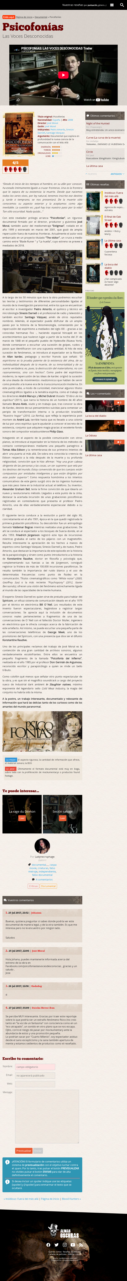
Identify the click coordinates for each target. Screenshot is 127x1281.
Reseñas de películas (72, 1251)
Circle (89, 151)
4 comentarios (44, 879)
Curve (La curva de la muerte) (103, 137)
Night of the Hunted (97, 123)
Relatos (71, 1254)
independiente (47, 871)
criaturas (43, 868)
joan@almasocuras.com (68, 1258)
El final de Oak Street (113, 218)
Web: (10, 1083)
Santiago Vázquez (55, 132)
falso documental (42, 875)
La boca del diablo (111, 266)
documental (39, 864)
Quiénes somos (55, 1251)
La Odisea (91, 435)
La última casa (94, 166)
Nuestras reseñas (84, 5)
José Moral (52, 123)
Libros (78, 1254)
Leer (22, 818)
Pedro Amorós (57, 129)
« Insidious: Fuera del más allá (21, 1199)
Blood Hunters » (71, 1199)
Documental (41, 17)
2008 (70, 119)
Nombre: (8, 1066)
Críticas (33, 886)
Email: (9, 1075)
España (56, 119)
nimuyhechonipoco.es (70, 1260)
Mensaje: (8, 1092)
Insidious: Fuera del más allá (114, 194)
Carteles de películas (57, 1254)
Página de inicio (24, 17)
